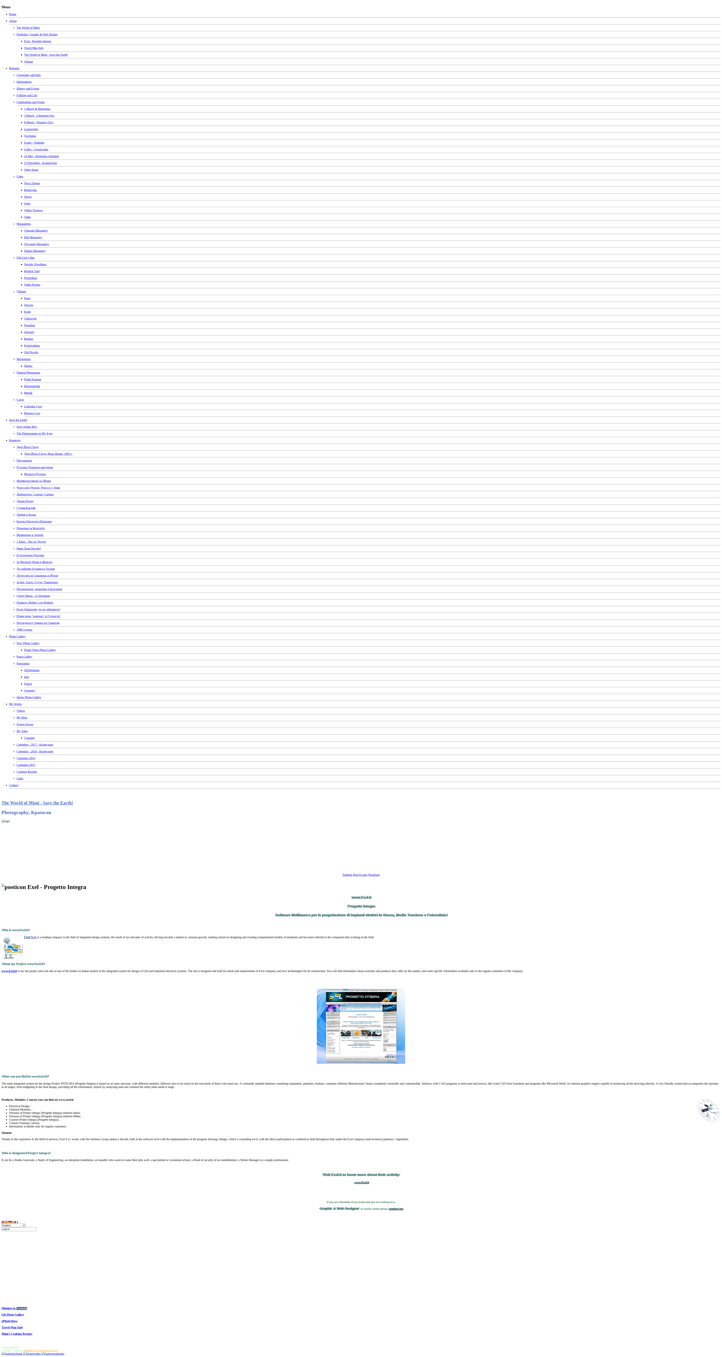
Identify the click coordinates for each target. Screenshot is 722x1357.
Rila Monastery (33, 237)
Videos (21, 710)
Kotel (27, 311)
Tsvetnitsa (30, 136)
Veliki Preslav (32, 284)
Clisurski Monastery (36, 230)
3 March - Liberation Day (39, 115)
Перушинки (24, 460)
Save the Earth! (18, 420)
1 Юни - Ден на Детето (31, 541)
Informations (24, 81)
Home (12, 14)
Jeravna (28, 305)
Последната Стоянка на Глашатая (38, 622)
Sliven (28, 196)
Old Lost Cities (26, 257)
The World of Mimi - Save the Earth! (46, 54)
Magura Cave (32, 413)
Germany (29, 690)
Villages (21, 291)
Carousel (29, 737)
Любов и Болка (26, 514)
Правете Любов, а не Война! (35, 602)
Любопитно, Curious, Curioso (35, 494)
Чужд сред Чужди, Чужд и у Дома (38, 487)
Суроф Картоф (26, 508)
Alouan (28, 61)
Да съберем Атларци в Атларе (36, 568)
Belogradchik (32, 386)
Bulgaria (14, 68)
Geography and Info (29, 75)
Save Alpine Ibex (27, 426)
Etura (27, 298)
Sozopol (29, 332)
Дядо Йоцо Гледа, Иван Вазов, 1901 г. (48, 453)
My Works (15, 704)
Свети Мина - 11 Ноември (33, 595)
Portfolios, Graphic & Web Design (37, 34)
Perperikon (30, 278)
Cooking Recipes (27, 771)
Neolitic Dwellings (35, 264)
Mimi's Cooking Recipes (17, 1333)
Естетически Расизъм (30, 555)
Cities (20, 176)
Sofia (27, 203)
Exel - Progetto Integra (37, 41)
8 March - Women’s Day (38, 122)
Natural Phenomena (28, 372)
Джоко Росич (25, 501)
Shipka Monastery (35, 251)
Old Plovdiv (31, 352)
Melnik (28, 393)
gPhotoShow (10, 1321)
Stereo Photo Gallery (29, 697)
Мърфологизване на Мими (34, 480)
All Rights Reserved (10, 1347)
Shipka (28, 365)
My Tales (22, 731)
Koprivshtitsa (32, 345)
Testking (347, 874)
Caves (20, 399)
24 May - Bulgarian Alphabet (41, 156)
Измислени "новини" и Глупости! (38, 616)
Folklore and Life (27, 95)
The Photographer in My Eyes (34, 433)
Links (20, 778)
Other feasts (31, 169)
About (13, 21)
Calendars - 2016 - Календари (35, 751)
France (28, 683)
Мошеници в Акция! (30, 535)
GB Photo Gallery (13, 1314)
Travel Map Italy (34, 48)
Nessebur (29, 325)
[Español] (6, 1221)
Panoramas (23, 663)
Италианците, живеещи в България (39, 589)
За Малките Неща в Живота (34, 562)
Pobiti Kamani (32, 379)
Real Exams (360, 874)
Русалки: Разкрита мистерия (35, 467)
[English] (3, 1221)
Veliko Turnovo (33, 210)
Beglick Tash (32, 271)
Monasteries (24, 223)
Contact (13, 785)
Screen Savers (25, 724)
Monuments (24, 359)
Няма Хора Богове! (29, 548)
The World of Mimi (28, 27)
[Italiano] (13, 1221)
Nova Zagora (32, 183)
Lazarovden (31, 129)
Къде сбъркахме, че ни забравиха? (38, 609)
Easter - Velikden (34, 142)
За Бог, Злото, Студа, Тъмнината (37, 582)
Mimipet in (9, 1308)
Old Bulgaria (31, 670)
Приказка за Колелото (31, 528)
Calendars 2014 (26, 758)
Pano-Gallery (24, 656)
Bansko (28, 338)
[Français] (16, 1221)
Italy (26, 677)
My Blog (22, 717)
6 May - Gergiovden (36, 149)
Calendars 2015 (26, 765)
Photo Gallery (17, 636)
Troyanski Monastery (36, 244)
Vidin (27, 217)
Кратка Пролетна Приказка (34, 521)
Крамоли (14, 440)
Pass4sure (374, 874)
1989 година (24, 629)
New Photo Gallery (28, 643)
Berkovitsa (30, 190)
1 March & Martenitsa (37, 108)
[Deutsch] (10, 1221)
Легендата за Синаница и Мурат (37, 575)
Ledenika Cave (33, 406)
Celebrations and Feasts (31, 102)
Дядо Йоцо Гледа (28, 447)
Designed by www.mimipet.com (41, 1350)
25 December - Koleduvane (40, 163)
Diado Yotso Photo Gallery (40, 650)
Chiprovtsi (30, 318)
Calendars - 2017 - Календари (35, 744)
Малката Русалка (35, 474)
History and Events (28, 88)
